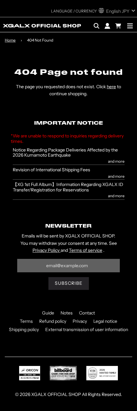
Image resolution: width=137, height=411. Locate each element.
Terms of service (85, 250)
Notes (67, 313)
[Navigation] (130, 26)
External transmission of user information (86, 329)
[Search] (96, 26)
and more (116, 161)
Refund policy (52, 321)
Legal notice (105, 321)
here (111, 86)
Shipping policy (24, 329)
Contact (87, 313)
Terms (26, 321)
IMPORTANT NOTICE (68, 123)
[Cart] (119, 26)
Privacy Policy (46, 250)
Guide (48, 313)
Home (10, 40)
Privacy (80, 321)
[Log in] (107, 26)
